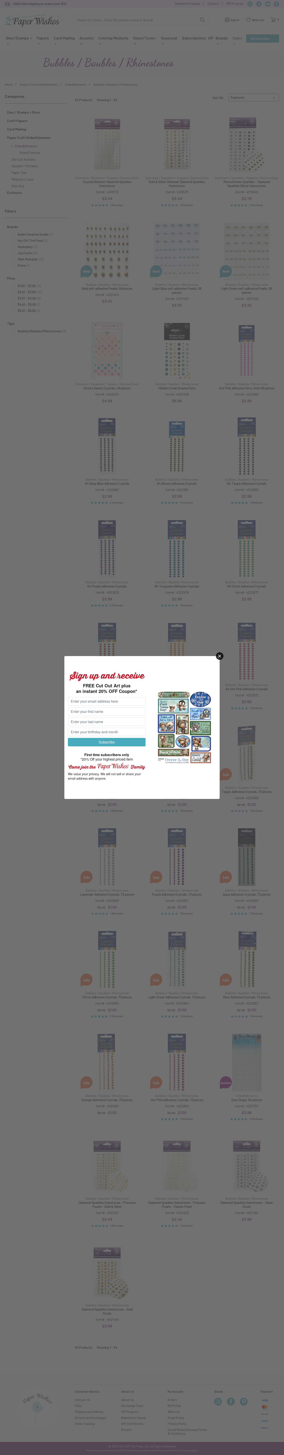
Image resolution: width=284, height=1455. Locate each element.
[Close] (219, 656)
